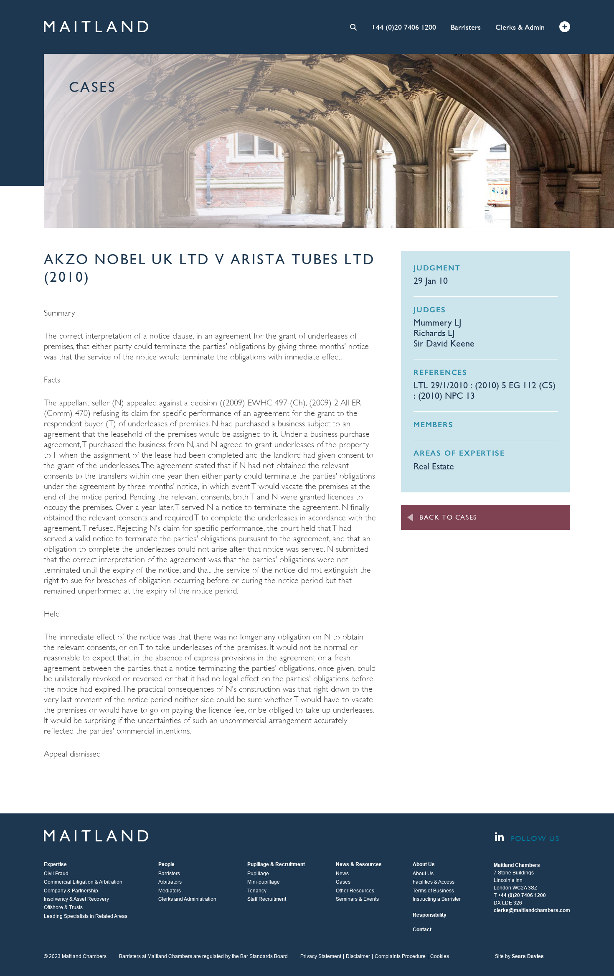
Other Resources (355, 891)
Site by (519, 956)
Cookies (439, 956)
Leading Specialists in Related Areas (85, 916)
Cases (343, 882)
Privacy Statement (320, 956)
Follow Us (534, 838)
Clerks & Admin (520, 27)
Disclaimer (358, 956)
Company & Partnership (71, 891)
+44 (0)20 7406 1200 (403, 27)
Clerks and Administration (187, 899)
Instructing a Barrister (437, 899)
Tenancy (256, 891)
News (342, 874)
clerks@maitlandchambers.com (532, 910)
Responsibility (430, 915)
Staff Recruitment (266, 899)
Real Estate (434, 466)
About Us (423, 874)
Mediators (169, 891)
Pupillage (258, 874)
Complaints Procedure (400, 956)
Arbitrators (170, 882)
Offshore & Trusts (63, 907)
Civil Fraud (56, 874)
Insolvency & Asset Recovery (76, 899)
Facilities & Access (433, 882)
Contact (422, 930)
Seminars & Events (357, 899)
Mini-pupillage (263, 882)
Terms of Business (433, 891)
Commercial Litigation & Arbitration (83, 882)
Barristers (466, 27)
